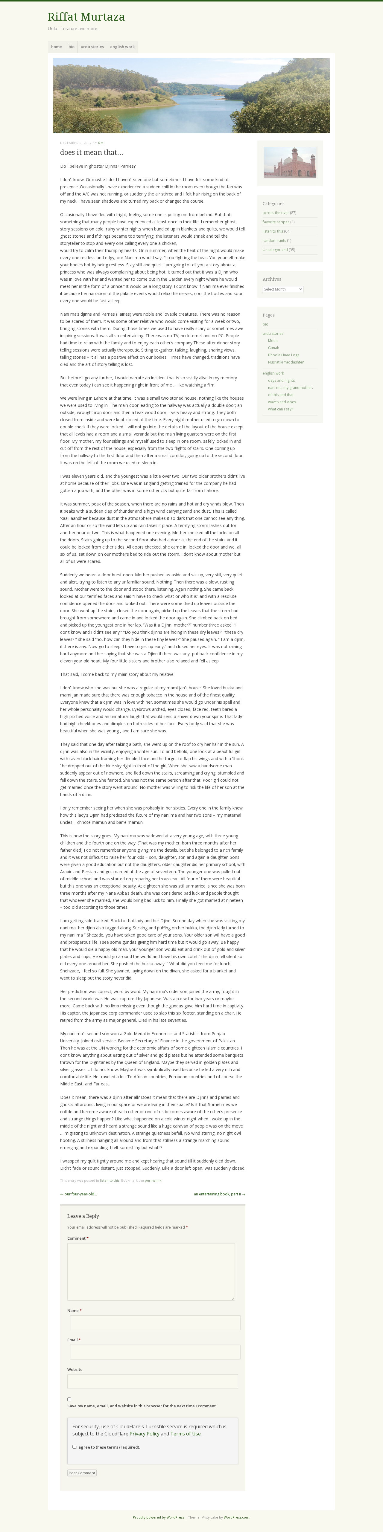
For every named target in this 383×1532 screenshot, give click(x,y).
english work (122, 46)
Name (74, 1310)
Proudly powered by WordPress (158, 1517)
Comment (78, 1238)
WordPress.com (236, 1517)
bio (72, 46)
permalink (153, 1180)
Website (75, 1369)
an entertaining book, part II (219, 1194)
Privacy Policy (144, 1433)
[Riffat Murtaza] (191, 95)
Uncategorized (275, 249)
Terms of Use (185, 1433)
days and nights (281, 380)
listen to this (109, 1180)
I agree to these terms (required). (108, 1447)
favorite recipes (276, 221)
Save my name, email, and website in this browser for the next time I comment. (142, 1406)
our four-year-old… (78, 1194)
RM (101, 142)
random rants (274, 240)
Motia (273, 340)
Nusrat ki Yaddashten (286, 362)
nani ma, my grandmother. (290, 387)
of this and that (281, 394)
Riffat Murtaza (86, 16)
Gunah (273, 347)
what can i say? (280, 409)
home (56, 46)
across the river (276, 212)
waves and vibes (282, 401)
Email (74, 1339)
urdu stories (92, 46)
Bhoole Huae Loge (284, 355)
